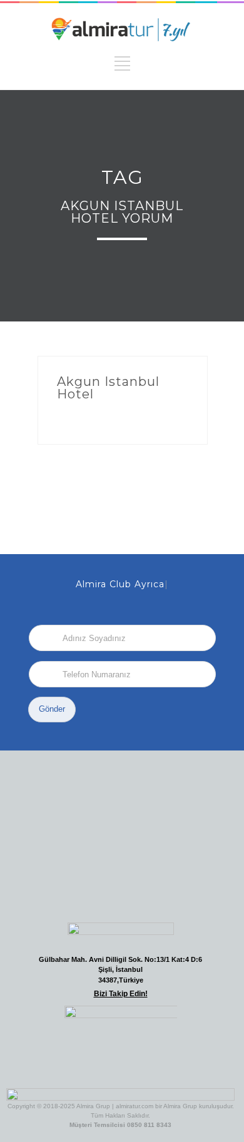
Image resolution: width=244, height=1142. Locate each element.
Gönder (52, 709)
